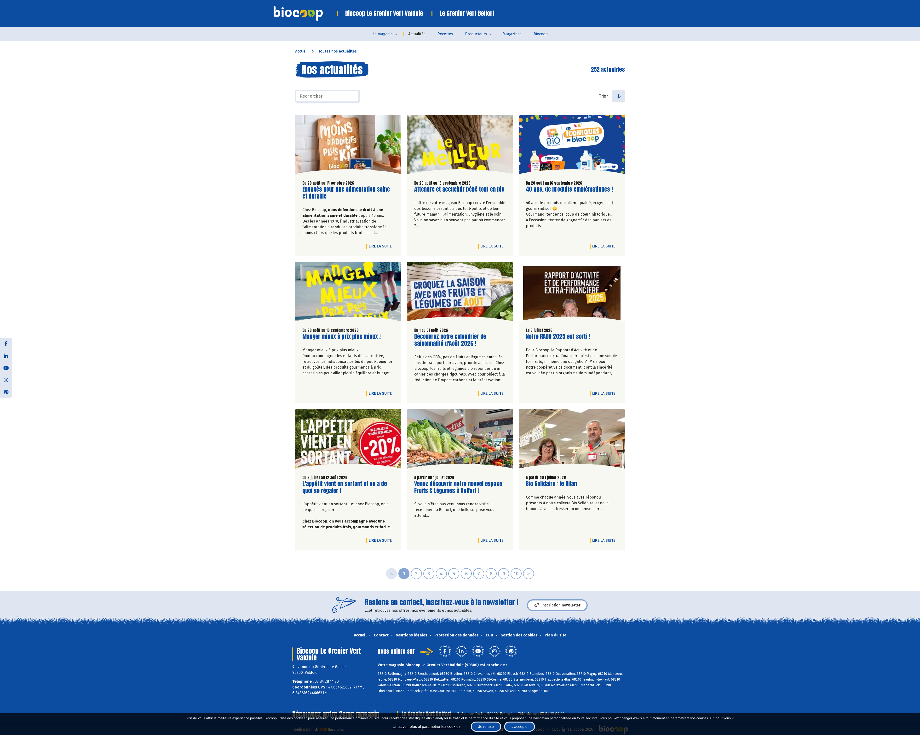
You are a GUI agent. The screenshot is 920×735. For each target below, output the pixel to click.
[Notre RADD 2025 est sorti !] (572, 293)
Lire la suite (381, 246)
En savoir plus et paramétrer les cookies (426, 726)
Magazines (512, 34)
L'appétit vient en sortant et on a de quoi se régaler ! (344, 487)
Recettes (445, 34)
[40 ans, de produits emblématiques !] (572, 145)
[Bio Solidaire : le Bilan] (572, 440)
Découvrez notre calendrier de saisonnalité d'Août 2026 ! (450, 340)
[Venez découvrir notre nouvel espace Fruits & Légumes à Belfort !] (460, 440)
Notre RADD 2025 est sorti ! (558, 336)
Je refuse (486, 726)
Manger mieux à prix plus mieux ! (341, 336)
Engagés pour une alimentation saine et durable (346, 193)
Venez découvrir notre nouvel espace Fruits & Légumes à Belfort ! (458, 487)
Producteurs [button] (476, 34)
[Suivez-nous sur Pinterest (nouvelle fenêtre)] (6, 392)
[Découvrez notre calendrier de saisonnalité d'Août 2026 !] (460, 293)
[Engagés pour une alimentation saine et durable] (348, 145)
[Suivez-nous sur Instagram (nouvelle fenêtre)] (6, 380)
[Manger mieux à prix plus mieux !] (348, 293)
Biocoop (541, 34)
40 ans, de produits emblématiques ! (569, 189)
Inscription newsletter (561, 605)
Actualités (417, 34)
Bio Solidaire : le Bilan (551, 483)
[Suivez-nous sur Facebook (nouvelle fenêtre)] (6, 344)
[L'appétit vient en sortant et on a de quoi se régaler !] (348, 440)
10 (516, 573)
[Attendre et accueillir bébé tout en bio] (460, 145)
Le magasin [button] (383, 34)
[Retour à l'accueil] (305, 13)
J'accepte (520, 726)
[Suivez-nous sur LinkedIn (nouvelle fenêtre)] (6, 356)
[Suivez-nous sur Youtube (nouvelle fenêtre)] (6, 368)
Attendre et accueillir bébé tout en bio (459, 189)
